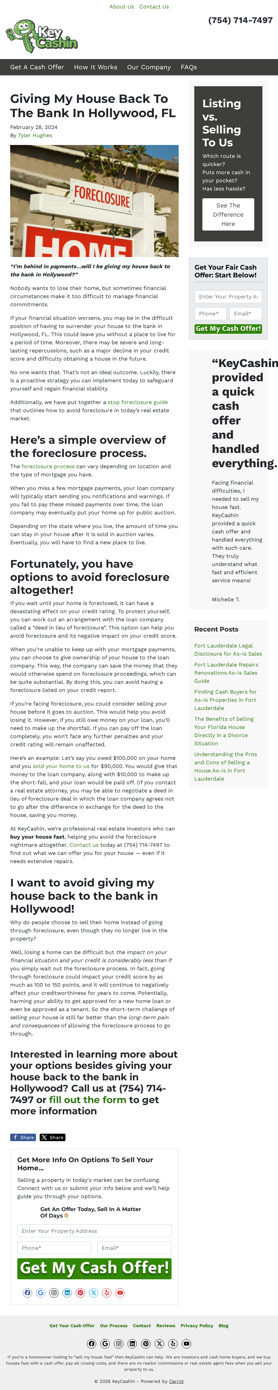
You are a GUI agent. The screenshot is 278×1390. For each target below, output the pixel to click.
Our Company (149, 67)
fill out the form (87, 1099)
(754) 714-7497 (240, 20)
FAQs (189, 67)
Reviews (165, 1325)
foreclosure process (48, 466)
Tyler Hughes (35, 135)
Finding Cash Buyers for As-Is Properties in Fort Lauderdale (225, 700)
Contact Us (154, 6)
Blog (224, 1325)
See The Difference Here (228, 214)
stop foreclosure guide (138, 402)
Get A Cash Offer (37, 67)
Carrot (176, 1381)
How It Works (95, 67)
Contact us (84, 845)
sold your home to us (61, 766)
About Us (122, 6)
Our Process (113, 1325)
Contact (142, 1325)
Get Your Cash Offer (72, 1325)
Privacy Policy (197, 1325)
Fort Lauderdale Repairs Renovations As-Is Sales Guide (226, 672)
